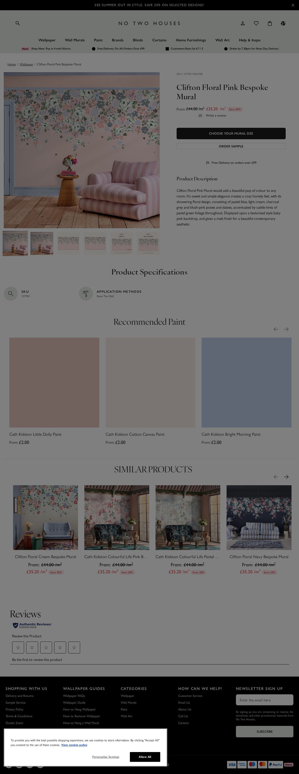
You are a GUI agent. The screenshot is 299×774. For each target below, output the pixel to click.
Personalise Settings (105, 757)
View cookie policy (74, 745)
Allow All (145, 757)
